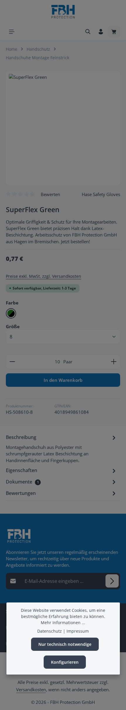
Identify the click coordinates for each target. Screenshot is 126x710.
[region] (63, 128)
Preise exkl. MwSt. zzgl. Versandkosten (43, 276)
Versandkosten (31, 689)
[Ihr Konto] (101, 32)
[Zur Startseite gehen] (63, 12)
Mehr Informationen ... (63, 622)
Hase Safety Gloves (101, 194)
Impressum (78, 631)
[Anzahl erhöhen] (114, 361)
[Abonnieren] (112, 581)
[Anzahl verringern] (12, 361)
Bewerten (50, 194)
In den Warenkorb (63, 380)
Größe (13, 326)
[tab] (61, 448)
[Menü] (12, 32)
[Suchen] (88, 32)
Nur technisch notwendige (64, 644)
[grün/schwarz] (11, 313)
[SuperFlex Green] (63, 128)
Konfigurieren (65, 662)
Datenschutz (49, 631)
